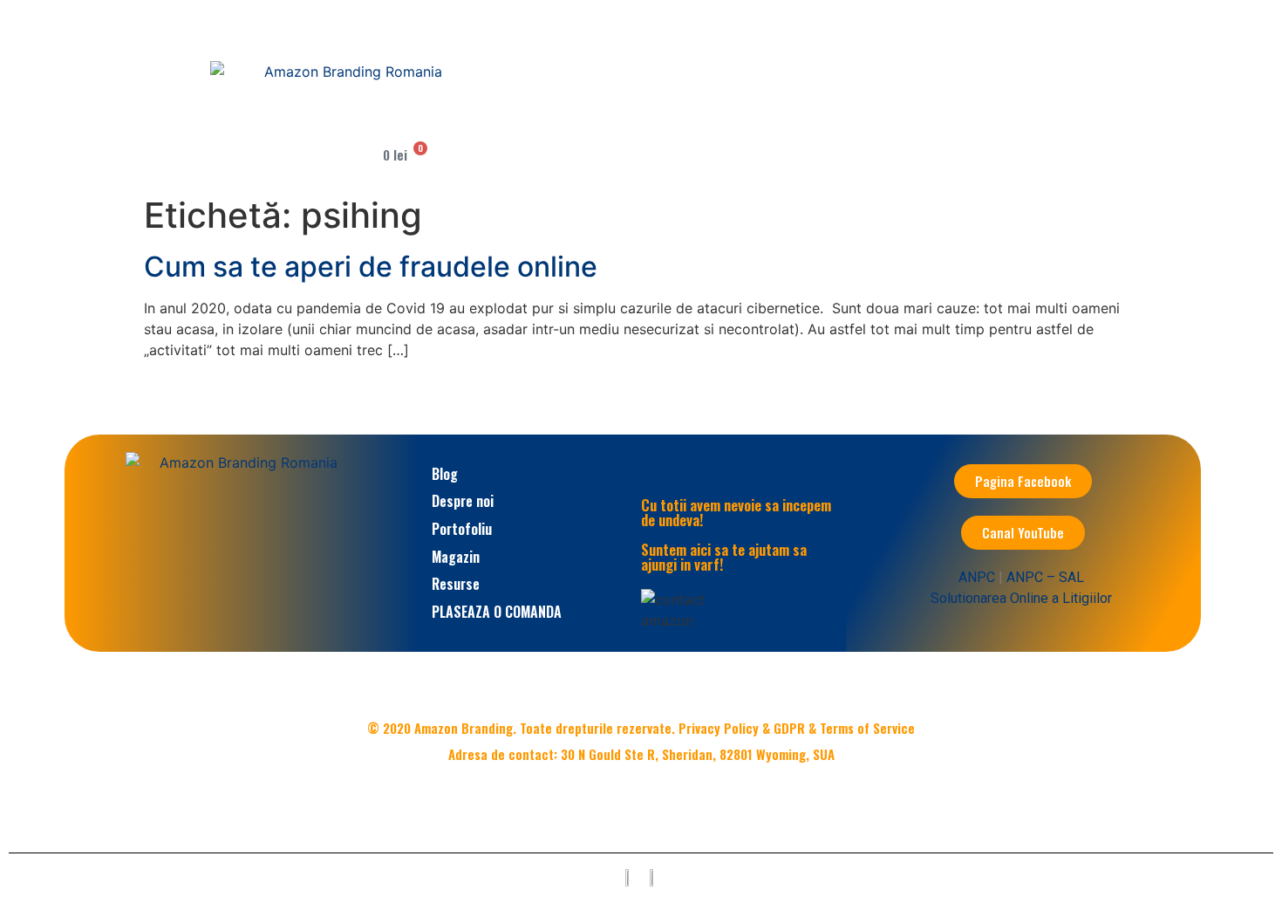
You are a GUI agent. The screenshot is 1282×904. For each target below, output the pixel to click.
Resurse (456, 583)
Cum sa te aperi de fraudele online (370, 267)
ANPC (976, 577)
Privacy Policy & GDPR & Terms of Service (797, 727)
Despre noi (463, 500)
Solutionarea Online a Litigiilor (1021, 598)
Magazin (456, 556)
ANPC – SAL (1045, 577)
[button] (496, 120)
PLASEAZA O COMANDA (497, 611)
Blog (445, 473)
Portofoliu (462, 528)
